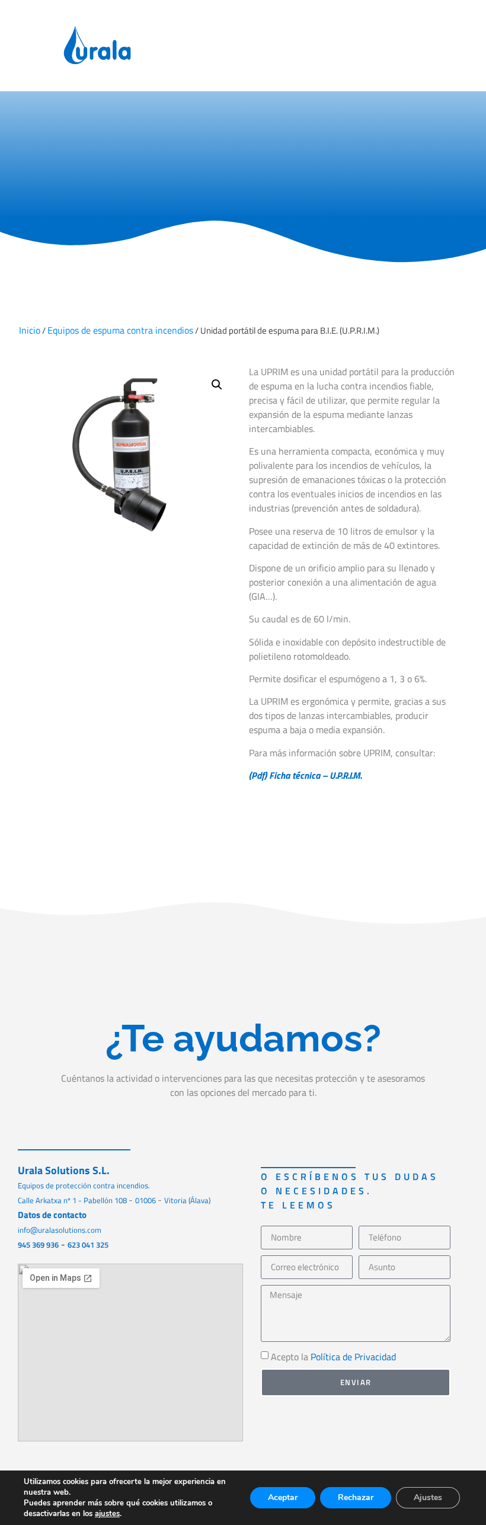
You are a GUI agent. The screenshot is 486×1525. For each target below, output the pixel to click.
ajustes (107, 1513)
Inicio (29, 330)
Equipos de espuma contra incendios (120, 330)
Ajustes (428, 1497)
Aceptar (283, 1497)
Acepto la (333, 1357)
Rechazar (355, 1497)
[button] (456, 46)
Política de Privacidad (353, 1357)
